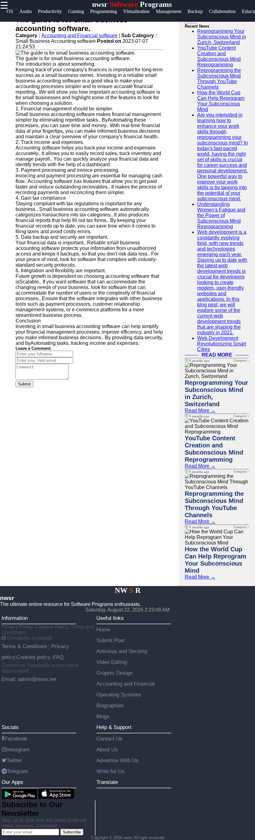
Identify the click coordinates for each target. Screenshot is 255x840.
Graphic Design (114, 673)
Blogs (102, 716)
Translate (107, 782)
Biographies (110, 705)
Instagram (18, 749)
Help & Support (114, 727)
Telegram (17, 771)
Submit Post (110, 640)
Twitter (14, 760)
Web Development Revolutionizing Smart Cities (221, 344)
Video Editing (111, 662)
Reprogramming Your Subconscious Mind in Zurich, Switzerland (221, 37)
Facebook (16, 739)
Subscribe (72, 832)
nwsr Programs (132, 4)
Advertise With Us (117, 760)
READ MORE (217, 355)
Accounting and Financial (125, 684)
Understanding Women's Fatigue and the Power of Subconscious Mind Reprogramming (221, 215)
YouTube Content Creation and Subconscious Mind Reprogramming (219, 56)
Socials (10, 727)
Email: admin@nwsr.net (29, 679)
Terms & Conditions (25, 646)
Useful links (110, 618)
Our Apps (12, 782)
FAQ (58, 657)
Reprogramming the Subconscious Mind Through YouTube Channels (219, 79)
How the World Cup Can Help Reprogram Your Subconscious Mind (220, 101)
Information (15, 618)
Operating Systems (118, 694)
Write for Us (110, 771)
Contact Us (109, 739)
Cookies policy (33, 657)
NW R (128, 590)
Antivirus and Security (122, 651)
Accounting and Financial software (79, 35)
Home (103, 629)
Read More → (200, 410)
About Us (107, 749)
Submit (24, 384)
